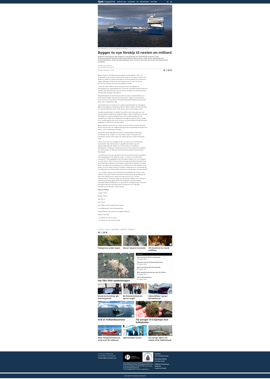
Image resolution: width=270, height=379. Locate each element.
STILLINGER (131, 1)
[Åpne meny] (171, 2)
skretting (123, 229)
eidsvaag (131, 229)
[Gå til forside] (106, 2)
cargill (107, 229)
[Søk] (167, 2)
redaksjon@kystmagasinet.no (107, 358)
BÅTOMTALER (144, 1)
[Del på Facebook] (164, 70)
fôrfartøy (115, 229)
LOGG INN (153, 1)
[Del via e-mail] (171, 70)
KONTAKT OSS (121, 1)
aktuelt (101, 229)
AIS (137, 1)
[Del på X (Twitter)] (166, 70)
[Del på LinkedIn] (169, 70)
